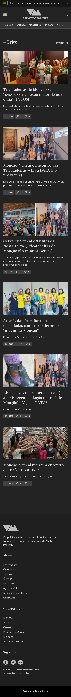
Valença (21, 25)
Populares (9, 583)
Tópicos (7, 574)
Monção (9, 25)
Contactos (9, 597)
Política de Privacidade (35, 691)
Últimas (7, 578)
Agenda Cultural (12, 588)
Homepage (10, 564)
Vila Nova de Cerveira (15, 641)
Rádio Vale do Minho (15, 593)
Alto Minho (35, 25)
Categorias (9, 569)
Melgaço (48, 25)
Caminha (61, 25)
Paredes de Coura (13, 632)
